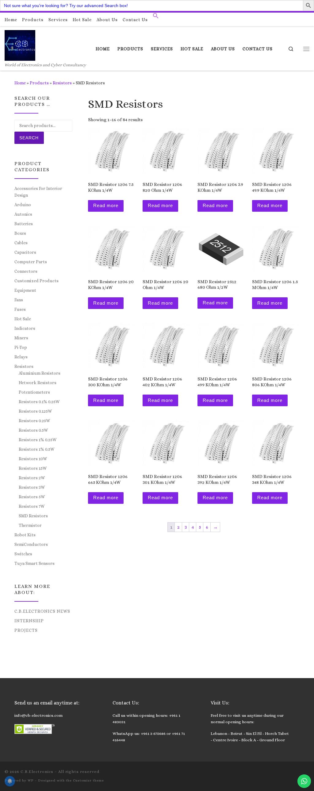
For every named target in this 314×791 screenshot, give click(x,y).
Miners (21, 337)
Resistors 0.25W (34, 420)
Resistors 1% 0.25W (37, 439)
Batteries (23, 223)
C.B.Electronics (37, 771)
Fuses (20, 309)
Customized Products (36, 280)
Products (39, 82)
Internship (29, 620)
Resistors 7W (31, 506)
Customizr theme (88, 780)
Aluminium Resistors (39, 373)
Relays (21, 356)
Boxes (20, 233)
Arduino (22, 204)
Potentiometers (34, 392)
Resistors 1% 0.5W (36, 449)
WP (30, 780)
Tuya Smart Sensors (34, 563)
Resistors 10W (33, 458)
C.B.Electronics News (42, 611)
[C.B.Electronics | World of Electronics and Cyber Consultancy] (20, 44)
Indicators (24, 328)
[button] (155, 17)
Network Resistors (37, 382)
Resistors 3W (32, 487)
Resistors (62, 82)
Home (20, 82)
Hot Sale (22, 318)
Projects (26, 630)
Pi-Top (20, 347)
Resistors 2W (32, 477)
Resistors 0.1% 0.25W (39, 401)
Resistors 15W (33, 468)
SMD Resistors (33, 515)
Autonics (23, 214)
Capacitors (25, 252)
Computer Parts (30, 261)
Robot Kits (25, 534)
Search (29, 137)
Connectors (25, 271)
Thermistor (30, 525)
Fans (18, 299)
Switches (23, 553)
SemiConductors (31, 544)
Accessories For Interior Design (38, 192)
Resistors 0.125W (35, 411)
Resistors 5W (32, 496)
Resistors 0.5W (33, 430)
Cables (21, 242)
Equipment (25, 290)
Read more (105, 205)
